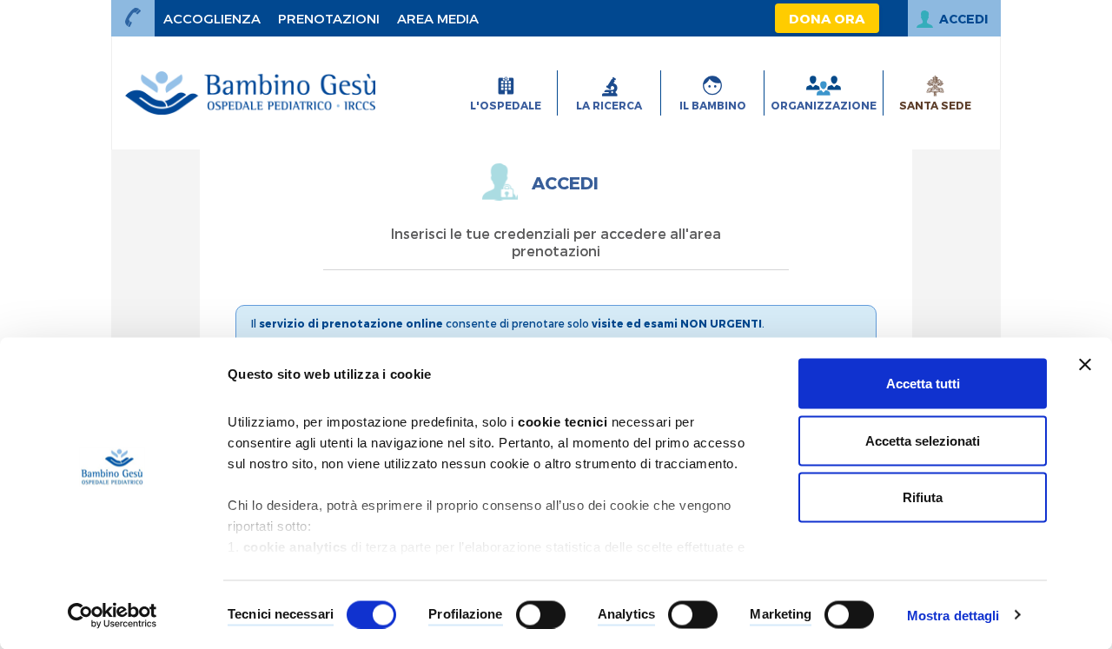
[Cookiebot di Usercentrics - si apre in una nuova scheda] (112, 615)
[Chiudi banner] (1085, 365)
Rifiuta (923, 497)
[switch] (541, 614)
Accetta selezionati (922, 440)
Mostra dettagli (953, 614)
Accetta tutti (923, 383)
